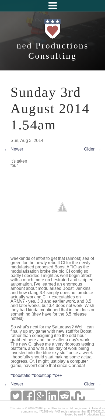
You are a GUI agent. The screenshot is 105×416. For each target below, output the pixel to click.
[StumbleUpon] (78, 399)
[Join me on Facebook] (28, 399)
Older (89, 149)
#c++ (57, 375)
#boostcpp (41, 375)
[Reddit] (64, 399)
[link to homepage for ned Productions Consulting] (52, 38)
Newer (16, 149)
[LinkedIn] (52, 399)
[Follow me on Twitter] (16, 399)
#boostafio (20, 375)
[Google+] (40, 399)
